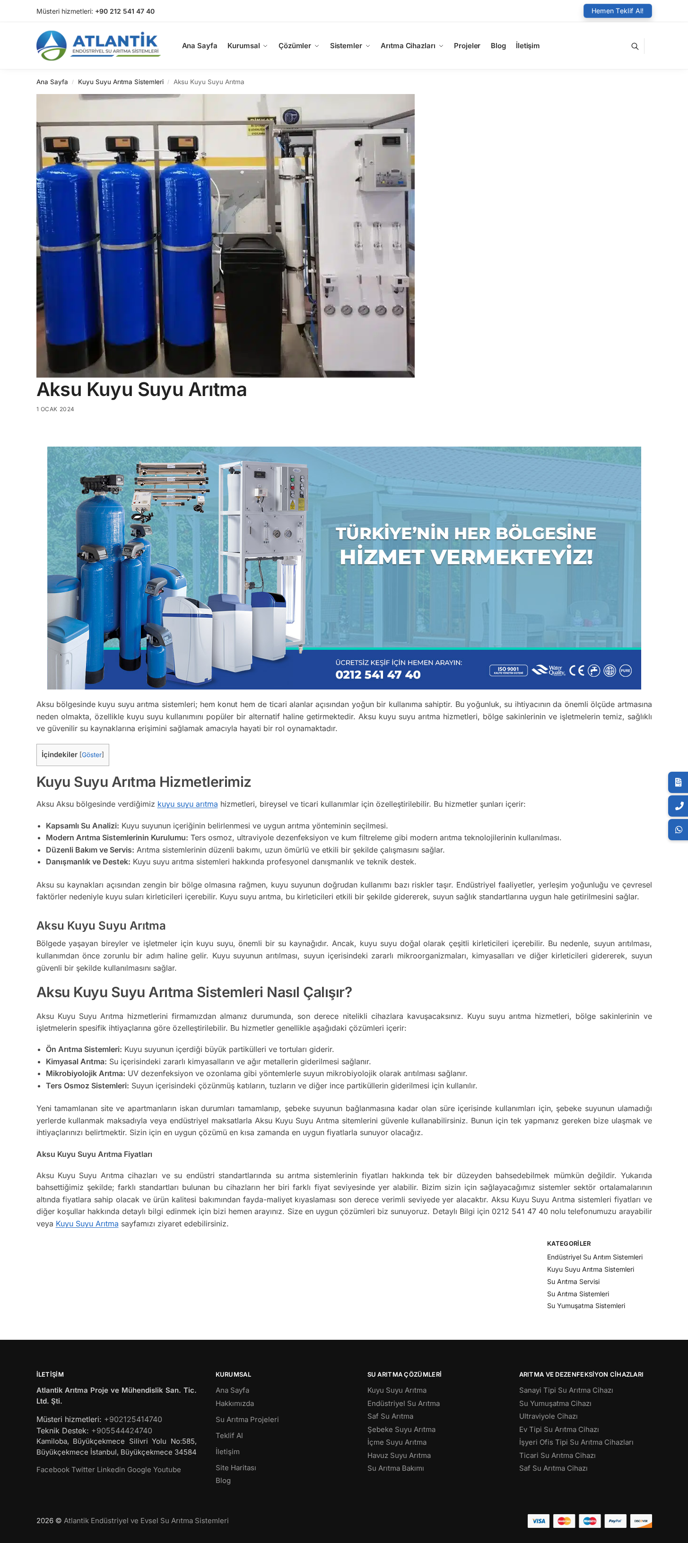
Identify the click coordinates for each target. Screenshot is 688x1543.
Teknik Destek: (62, 1430)
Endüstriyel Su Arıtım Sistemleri (595, 1257)
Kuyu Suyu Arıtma (87, 1223)
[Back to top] (668, 1528)
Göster (92, 755)
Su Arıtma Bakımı (395, 1468)
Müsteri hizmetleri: (64, 11)
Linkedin (111, 1469)
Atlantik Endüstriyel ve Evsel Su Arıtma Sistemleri (146, 1520)
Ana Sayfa (52, 82)
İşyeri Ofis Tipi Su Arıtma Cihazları (576, 1442)
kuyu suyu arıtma (187, 804)
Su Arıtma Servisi (573, 1281)
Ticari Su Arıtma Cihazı (557, 1455)
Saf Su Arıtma (390, 1416)
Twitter (83, 1469)
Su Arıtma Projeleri (247, 1419)
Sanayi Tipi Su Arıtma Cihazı (566, 1390)
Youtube (167, 1469)
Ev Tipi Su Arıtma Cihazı (559, 1429)
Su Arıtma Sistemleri (578, 1294)
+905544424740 (121, 1430)
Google (139, 1469)
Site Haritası (236, 1467)
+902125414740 (133, 1419)
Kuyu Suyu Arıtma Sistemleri (121, 82)
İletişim (228, 1451)
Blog (223, 1480)
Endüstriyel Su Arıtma (403, 1403)
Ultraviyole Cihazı (548, 1416)
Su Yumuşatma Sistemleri (586, 1306)
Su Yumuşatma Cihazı (555, 1403)
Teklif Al (229, 1435)
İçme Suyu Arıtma (397, 1442)
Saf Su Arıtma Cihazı (553, 1468)
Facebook (53, 1469)
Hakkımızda (235, 1403)
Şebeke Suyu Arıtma (401, 1429)
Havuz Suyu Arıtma (399, 1455)
